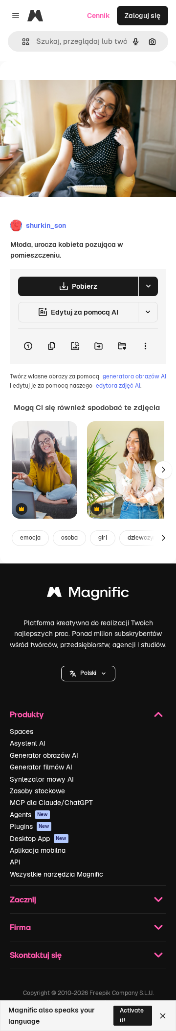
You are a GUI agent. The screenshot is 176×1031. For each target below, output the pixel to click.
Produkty (27, 714)
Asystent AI (27, 743)
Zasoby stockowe (37, 791)
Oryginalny (67, 83)
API (15, 862)
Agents (29, 814)
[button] (88, 673)
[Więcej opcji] (145, 346)
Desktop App (38, 838)
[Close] (163, 1016)
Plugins (29, 826)
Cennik (98, 15)
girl (102, 538)
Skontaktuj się (36, 955)
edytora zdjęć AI (118, 386)
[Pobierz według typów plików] (148, 286)
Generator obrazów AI (44, 755)
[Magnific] (88, 594)
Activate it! (132, 1015)
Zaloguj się (142, 15)
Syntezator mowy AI (42, 779)
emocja (30, 538)
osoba (69, 538)
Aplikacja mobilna (38, 850)
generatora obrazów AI (134, 376)
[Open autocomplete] (21, 41)
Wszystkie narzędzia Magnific (56, 874)
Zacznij (23, 899)
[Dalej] (163, 470)
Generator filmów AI (41, 767)
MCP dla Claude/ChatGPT (51, 802)
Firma (20, 927)
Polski (88, 673)
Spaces (21, 731)
